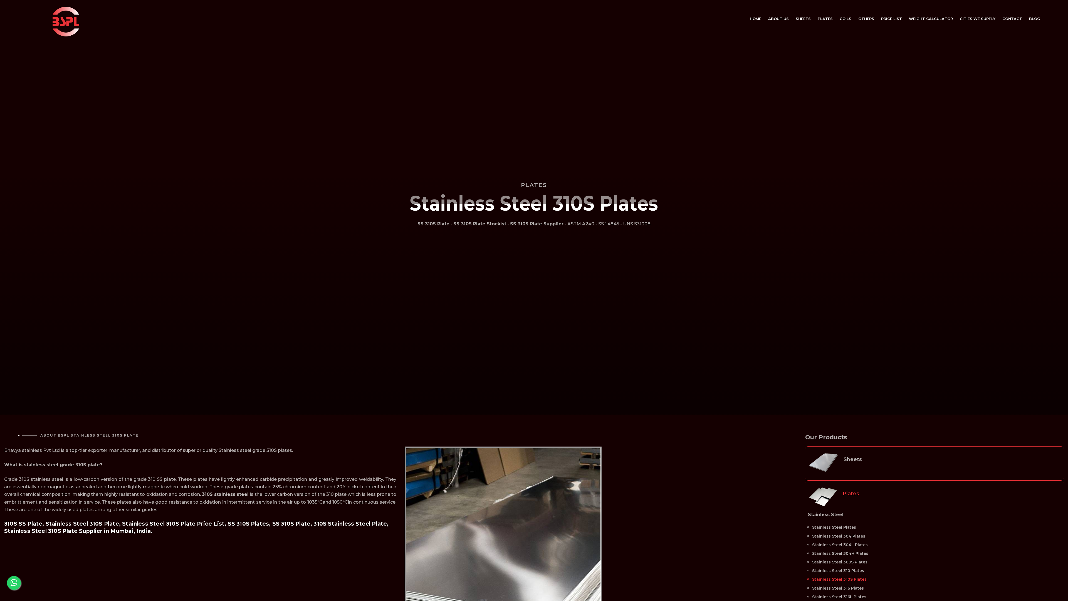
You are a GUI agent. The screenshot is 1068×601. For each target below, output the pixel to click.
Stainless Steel (826, 514)
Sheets (803, 18)
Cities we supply (977, 18)
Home (755, 18)
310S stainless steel (225, 494)
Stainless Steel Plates (834, 527)
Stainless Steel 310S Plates (839, 579)
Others (866, 18)
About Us (778, 18)
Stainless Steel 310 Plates (838, 570)
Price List (891, 18)
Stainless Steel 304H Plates (840, 553)
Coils (845, 18)
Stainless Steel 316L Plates (839, 596)
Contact (1012, 18)
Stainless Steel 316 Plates (838, 588)
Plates (825, 18)
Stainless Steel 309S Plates (839, 562)
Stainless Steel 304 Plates (838, 536)
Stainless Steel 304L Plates (840, 544)
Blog (1034, 18)
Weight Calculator (931, 18)
